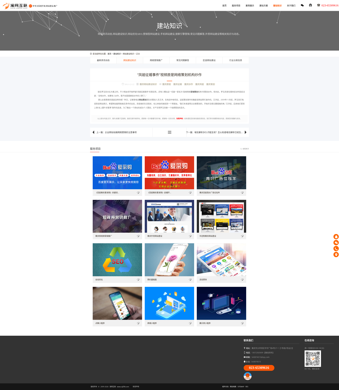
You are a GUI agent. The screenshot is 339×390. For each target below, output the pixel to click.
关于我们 (291, 5)
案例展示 (250, 5)
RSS (247, 386)
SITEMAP (241, 386)
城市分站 (225, 386)
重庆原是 (166, 84)
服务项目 (236, 5)
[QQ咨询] (336, 236)
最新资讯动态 (103, 60)
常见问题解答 (182, 60)
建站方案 (263, 5)
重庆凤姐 (199, 84)
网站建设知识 (129, 60)
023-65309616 (259, 368)
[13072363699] (336, 248)
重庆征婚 (177, 84)
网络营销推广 (156, 60)
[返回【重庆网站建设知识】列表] (170, 132)
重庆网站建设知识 (148, 84)
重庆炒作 (188, 84)
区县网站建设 (209, 60)
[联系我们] (336, 254)
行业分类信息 (235, 60)
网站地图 (233, 386)
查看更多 (246, 149)
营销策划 (194, 91)
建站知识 (277, 5)
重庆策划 (210, 84)
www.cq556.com (123, 386)
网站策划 (142, 99)
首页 (224, 5)
